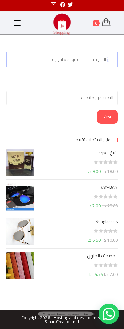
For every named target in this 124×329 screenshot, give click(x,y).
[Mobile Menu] (17, 23)
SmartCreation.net (62, 322)
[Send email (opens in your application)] (53, 5)
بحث (107, 117)
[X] (71, 5)
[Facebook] (63, 5)
